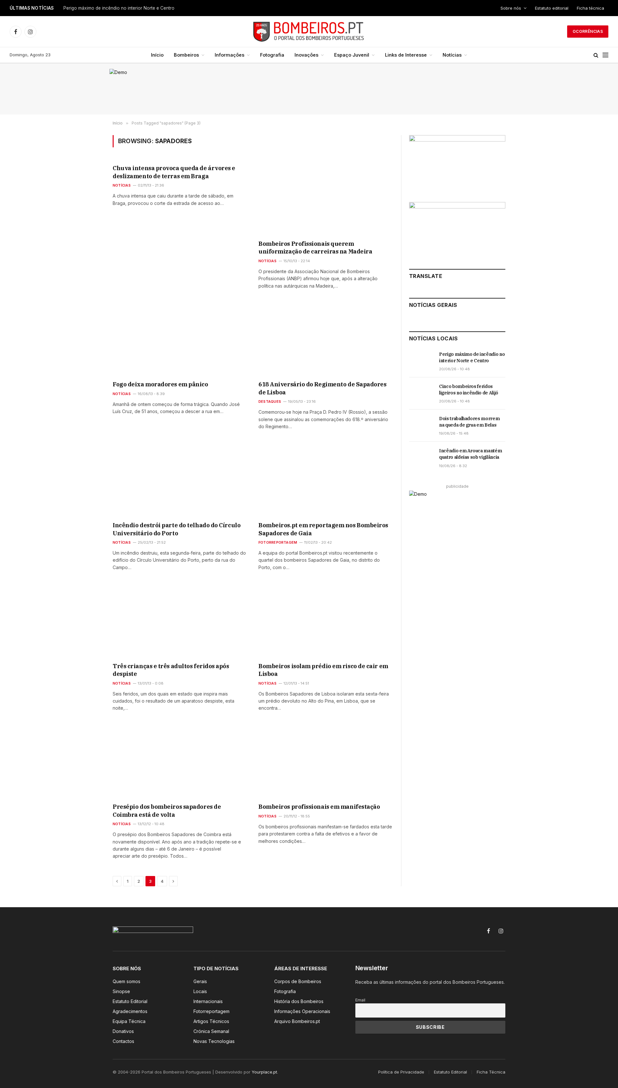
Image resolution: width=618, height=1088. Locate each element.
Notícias (452, 55)
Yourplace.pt (264, 1071)
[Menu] (605, 55)
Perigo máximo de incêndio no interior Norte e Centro (118, 8)
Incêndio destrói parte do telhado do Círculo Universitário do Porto (176, 529)
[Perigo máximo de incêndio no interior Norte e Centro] (421, 361)
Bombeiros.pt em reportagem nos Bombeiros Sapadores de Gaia (323, 529)
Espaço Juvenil (351, 55)
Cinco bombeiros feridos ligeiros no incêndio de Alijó (468, 389)
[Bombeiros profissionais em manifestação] (325, 761)
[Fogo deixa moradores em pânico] (180, 338)
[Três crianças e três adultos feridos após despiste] (180, 620)
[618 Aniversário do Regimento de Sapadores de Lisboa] (325, 338)
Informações (229, 55)
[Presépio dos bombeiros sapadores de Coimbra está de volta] (180, 761)
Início (157, 55)
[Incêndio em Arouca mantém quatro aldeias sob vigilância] (421, 458)
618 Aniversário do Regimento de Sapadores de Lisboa (322, 388)
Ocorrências (588, 31)
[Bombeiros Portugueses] (309, 31)
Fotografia (272, 55)
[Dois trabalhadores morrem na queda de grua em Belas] (421, 426)
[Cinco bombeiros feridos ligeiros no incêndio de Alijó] (421, 393)
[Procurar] (596, 55)
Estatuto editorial (551, 8)
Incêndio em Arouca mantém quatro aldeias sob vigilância (470, 454)
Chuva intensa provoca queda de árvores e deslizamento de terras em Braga (174, 172)
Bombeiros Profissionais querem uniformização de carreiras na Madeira (315, 247)
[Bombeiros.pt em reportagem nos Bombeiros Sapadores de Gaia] (325, 479)
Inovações (306, 55)
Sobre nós (511, 8)
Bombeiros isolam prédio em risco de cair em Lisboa (323, 670)
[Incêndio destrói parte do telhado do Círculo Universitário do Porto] (180, 479)
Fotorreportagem (277, 542)
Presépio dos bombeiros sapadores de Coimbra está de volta (167, 810)
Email (360, 1000)
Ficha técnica (590, 8)
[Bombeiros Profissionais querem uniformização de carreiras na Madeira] (325, 197)
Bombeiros (186, 55)
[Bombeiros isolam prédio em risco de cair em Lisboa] (325, 620)
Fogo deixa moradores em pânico (160, 384)
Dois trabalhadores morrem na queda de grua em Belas (469, 422)
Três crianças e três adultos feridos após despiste (171, 670)
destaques (269, 401)
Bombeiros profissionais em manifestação (319, 806)
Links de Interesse (406, 55)
